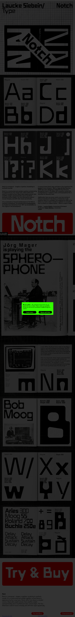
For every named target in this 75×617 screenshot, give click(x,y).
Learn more (29, 312)
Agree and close (45, 312)
